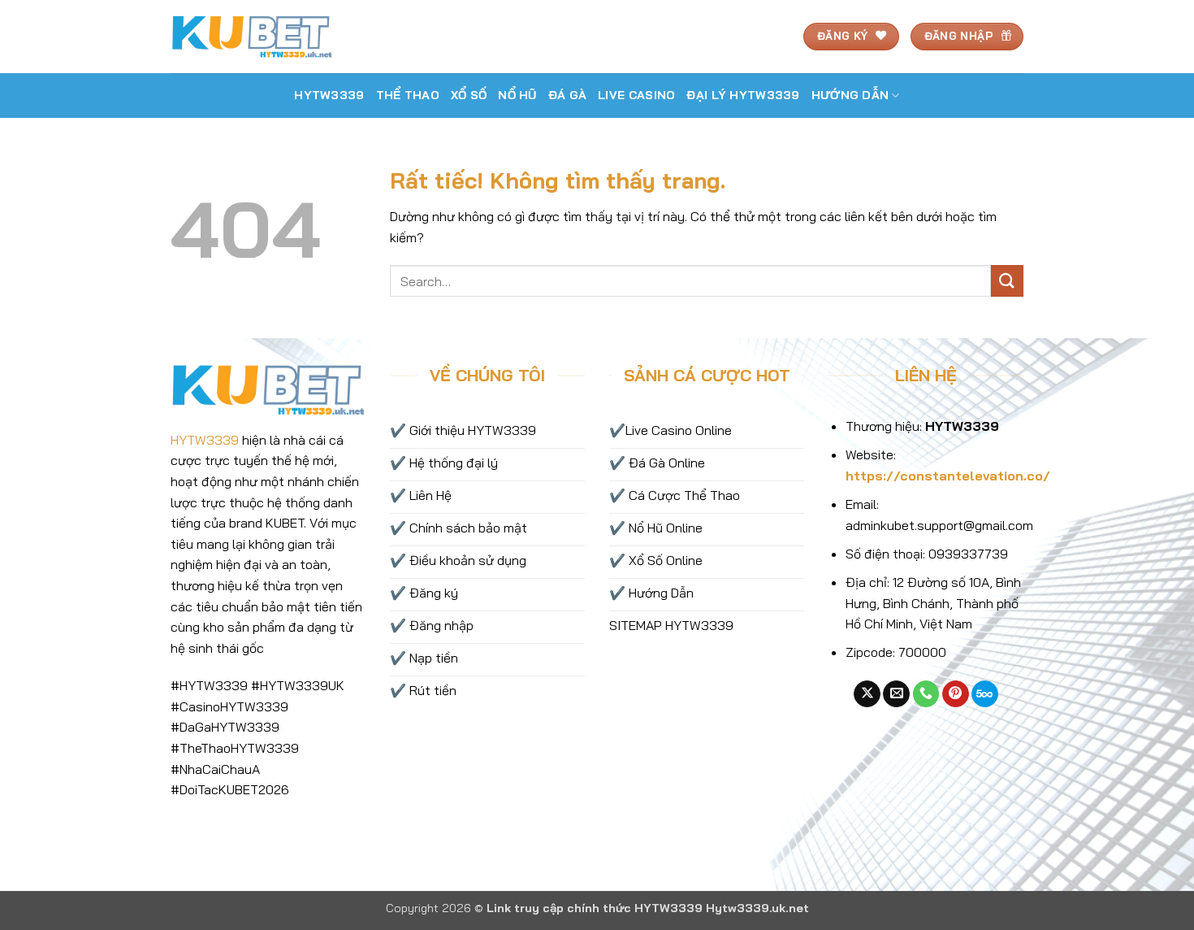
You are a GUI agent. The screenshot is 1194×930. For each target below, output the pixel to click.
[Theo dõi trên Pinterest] (955, 694)
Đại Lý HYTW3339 (742, 95)
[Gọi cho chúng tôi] (926, 694)
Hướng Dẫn (850, 95)
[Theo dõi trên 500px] (984, 694)
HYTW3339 (329, 95)
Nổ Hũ (517, 95)
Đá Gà (567, 95)
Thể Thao (407, 95)
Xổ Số (469, 95)
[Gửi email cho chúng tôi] (896, 694)
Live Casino (636, 95)
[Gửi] (1007, 281)
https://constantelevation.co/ (948, 475)
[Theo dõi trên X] (867, 694)
